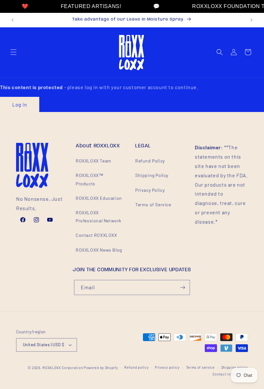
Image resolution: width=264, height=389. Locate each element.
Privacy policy (167, 367)
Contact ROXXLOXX (96, 235)
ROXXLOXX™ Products (89, 179)
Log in (19, 104)
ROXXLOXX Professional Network (98, 216)
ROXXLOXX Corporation (62, 368)
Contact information (230, 374)
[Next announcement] (251, 20)
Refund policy (136, 367)
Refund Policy (150, 160)
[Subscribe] (182, 287)
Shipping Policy (151, 175)
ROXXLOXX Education (99, 198)
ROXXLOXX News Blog (99, 250)
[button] (13, 52)
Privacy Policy (150, 190)
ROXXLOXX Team (93, 160)
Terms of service (200, 367)
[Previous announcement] (12, 20)
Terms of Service (153, 204)
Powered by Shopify (101, 368)
